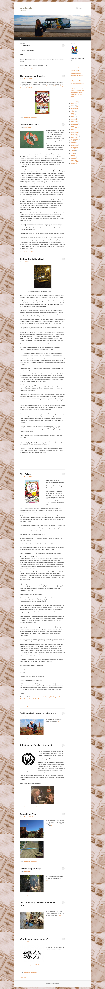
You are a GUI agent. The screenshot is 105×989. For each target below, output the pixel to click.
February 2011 (74, 127)
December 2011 (74, 123)
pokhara (82, 88)
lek (79, 83)
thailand (72, 94)
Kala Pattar (73, 83)
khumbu (77, 83)
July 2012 (73, 111)
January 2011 (74, 129)
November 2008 (74, 145)
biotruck (75, 70)
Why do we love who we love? (34, 939)
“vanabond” (25, 45)
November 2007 (74, 163)
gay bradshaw (73, 77)
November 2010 (74, 132)
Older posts (23, 977)
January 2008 (74, 160)
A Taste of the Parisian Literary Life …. (38, 745)
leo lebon (82, 83)
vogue (78, 94)
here (58, 721)
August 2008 (73, 149)
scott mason (81, 90)
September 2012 (74, 108)
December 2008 (74, 144)
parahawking (73, 88)
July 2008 (73, 150)
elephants (81, 75)
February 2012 (74, 119)
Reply (32, 706)
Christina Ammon (29, 39)
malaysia (78, 85)
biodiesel (75, 67)
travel (75, 94)
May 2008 (73, 153)
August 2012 (73, 110)
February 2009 (74, 142)
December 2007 (74, 161)
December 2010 (74, 131)
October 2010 (74, 134)
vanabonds (26, 8)
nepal (79, 86)
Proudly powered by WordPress (52, 983)
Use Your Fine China (29, 124)
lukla (75, 85)
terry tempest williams (77, 92)
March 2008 (73, 157)
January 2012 (74, 121)
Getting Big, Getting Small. (32, 258)
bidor (72, 67)
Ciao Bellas (25, 474)
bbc (84, 66)
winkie (81, 94)
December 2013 (74, 102)
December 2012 (74, 106)
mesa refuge (82, 85)
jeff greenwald (76, 81)
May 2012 (73, 115)
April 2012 (73, 116)
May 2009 (73, 140)
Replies (33, 68)
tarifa (72, 92)
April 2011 (73, 126)
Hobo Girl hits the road (75, 78)
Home (21, 39)
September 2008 (74, 147)
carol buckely (73, 73)
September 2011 (74, 124)
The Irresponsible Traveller (32, 76)
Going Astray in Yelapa (30, 868)
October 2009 (74, 137)
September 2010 (74, 136)
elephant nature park (75, 75)
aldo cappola (73, 66)
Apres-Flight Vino (28, 814)
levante (72, 85)
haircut (78, 77)
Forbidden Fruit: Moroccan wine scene (38, 713)
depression (78, 73)
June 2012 (73, 113)
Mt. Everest (75, 86)
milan (72, 86)
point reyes (78, 88)
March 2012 (73, 118)
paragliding (82, 86)
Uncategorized (27, 68)
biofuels (78, 67)
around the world (79, 66)
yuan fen (72, 96)
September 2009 (74, 139)
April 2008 (73, 155)
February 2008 (74, 158)
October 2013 (74, 103)
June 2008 (73, 152)
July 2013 (73, 105)
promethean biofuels (75, 90)
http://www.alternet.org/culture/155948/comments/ (32, 965)
